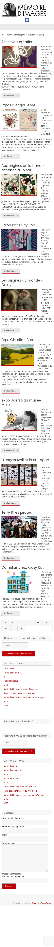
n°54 (6, 685)
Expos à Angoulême (18, 105)
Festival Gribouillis (12, 681)
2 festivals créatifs (16, 42)
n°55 (6, 676)
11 (20, 622)
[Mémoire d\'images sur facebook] (27, 20)
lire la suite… (10, 96)
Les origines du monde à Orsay (22, 282)
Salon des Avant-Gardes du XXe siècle (20, 693)
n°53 (6, 701)
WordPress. (46, 903)
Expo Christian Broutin (20, 339)
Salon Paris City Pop (18, 225)
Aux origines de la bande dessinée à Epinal (22, 167)
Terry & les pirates (16, 512)
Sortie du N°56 (10, 668)
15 (6, 628)
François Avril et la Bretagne (25, 460)
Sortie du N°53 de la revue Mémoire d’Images (24, 697)
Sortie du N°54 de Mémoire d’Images (20, 689)
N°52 (6, 705)
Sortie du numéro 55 (13, 672)
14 (47, 622)
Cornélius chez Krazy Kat (22, 567)
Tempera (35, 903)
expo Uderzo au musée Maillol (21, 402)
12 (29, 622)
